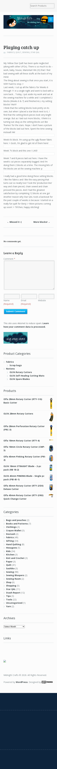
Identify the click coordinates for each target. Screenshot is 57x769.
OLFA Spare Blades (20, 379)
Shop (8, 582)
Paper (9, 561)
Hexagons (11, 547)
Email (26, 302)
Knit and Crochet (15, 558)
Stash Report (13, 592)
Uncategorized (14, 602)
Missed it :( (14, 221)
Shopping (11, 585)
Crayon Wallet (13, 530)
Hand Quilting (13, 544)
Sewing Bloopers (15, 575)
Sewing (26, 52)
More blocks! (41, 221)
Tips (8, 596)
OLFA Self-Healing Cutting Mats (27, 375)
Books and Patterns (17, 523)
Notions (10, 368)
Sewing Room (13, 578)
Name (8, 302)
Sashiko (10, 568)
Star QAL (35, 52)
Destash (10, 534)
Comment (9, 258)
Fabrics (11, 52)
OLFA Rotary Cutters (21, 372)
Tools (9, 599)
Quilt (18, 52)
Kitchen (10, 554)
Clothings (11, 527)
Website (42, 300)
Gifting (10, 540)
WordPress (22, 682)
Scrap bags (16, 365)
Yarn (8, 606)
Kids (8, 551)
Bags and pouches (16, 520)
